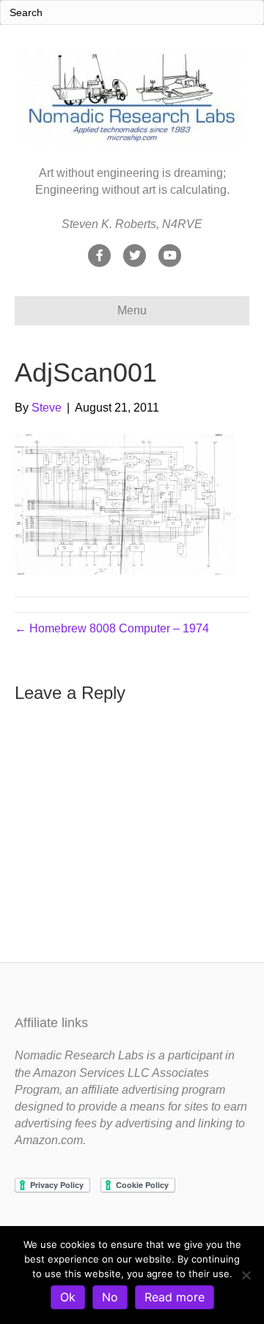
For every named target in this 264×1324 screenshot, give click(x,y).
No (110, 1297)
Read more (174, 1297)
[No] (245, 1275)
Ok (68, 1297)
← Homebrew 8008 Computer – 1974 (112, 628)
